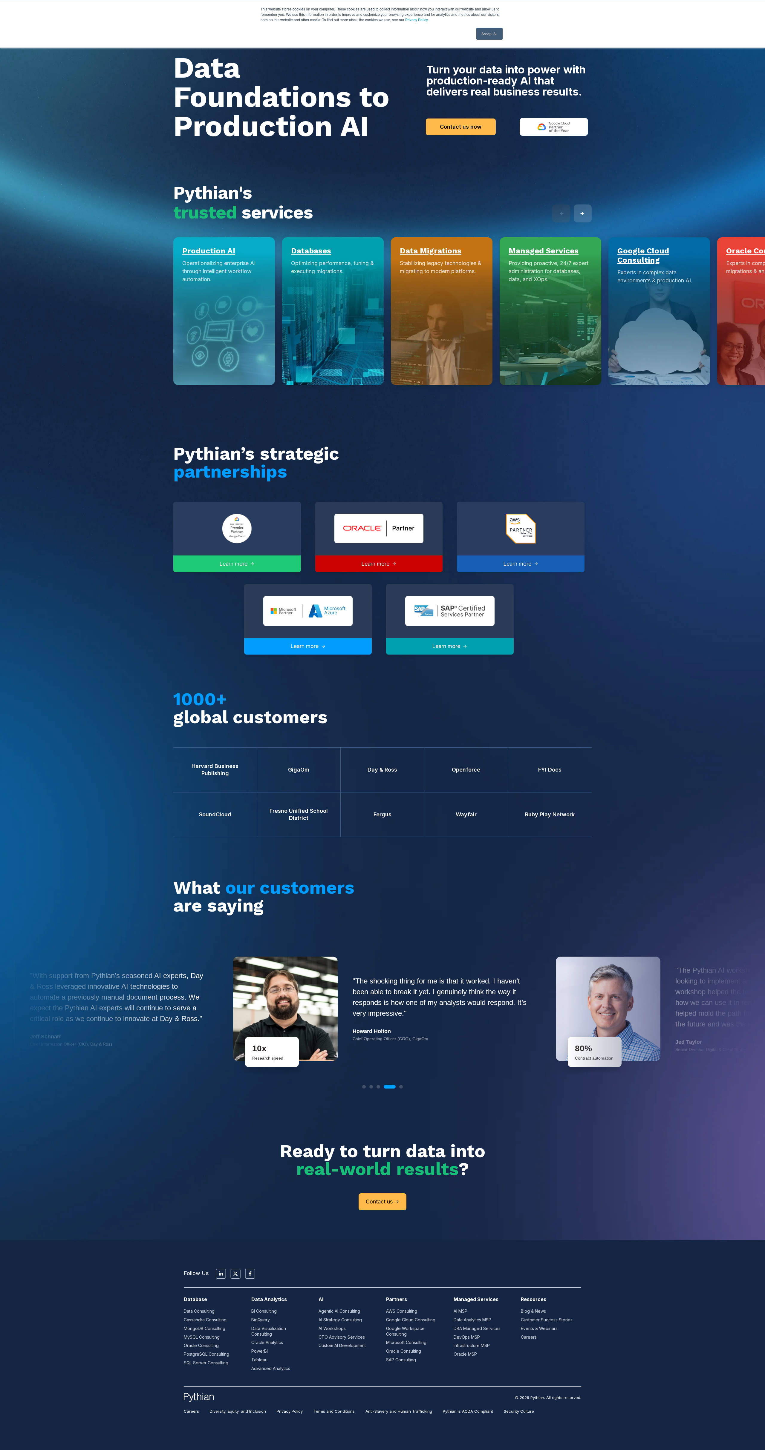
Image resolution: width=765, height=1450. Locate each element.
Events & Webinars (539, 1328)
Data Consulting (199, 1311)
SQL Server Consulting (206, 1362)
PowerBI (259, 1351)
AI (321, 1299)
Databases (311, 250)
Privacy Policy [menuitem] (290, 1411)
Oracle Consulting (201, 1345)
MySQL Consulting (202, 1337)
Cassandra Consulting (205, 1319)
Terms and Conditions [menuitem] (334, 1411)
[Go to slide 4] (390, 1087)
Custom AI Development (342, 1345)
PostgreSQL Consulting (206, 1354)
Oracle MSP (465, 1354)
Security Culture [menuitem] (519, 1411)
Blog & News (533, 1311)
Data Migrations (430, 250)
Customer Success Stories (547, 1319)
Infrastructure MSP (472, 1345)
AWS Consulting (401, 1311)
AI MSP (460, 1311)
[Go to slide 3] (378, 1087)
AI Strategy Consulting (340, 1319)
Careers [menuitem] (191, 1411)
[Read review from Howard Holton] (382, 1009)
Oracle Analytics (267, 1342)
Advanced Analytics (270, 1368)
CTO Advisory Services (342, 1337)
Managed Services (544, 250)
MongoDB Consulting (204, 1328)
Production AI (208, 250)
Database (195, 1299)
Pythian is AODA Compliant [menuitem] (468, 1411)
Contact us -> (382, 1201)
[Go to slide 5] (401, 1087)
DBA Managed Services (477, 1328)
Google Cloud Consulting (643, 255)
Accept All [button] (489, 33)
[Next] (583, 213)
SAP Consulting (401, 1359)
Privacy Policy (416, 19)
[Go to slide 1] (364, 1087)
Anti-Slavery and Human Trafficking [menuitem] (398, 1411)
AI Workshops (332, 1328)
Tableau (259, 1359)
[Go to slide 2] (371, 1087)
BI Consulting (264, 1311)
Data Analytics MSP (472, 1319)
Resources (533, 1299)
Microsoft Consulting (406, 1342)
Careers (529, 1337)
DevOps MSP (467, 1337)
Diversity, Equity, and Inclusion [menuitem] (238, 1411)
